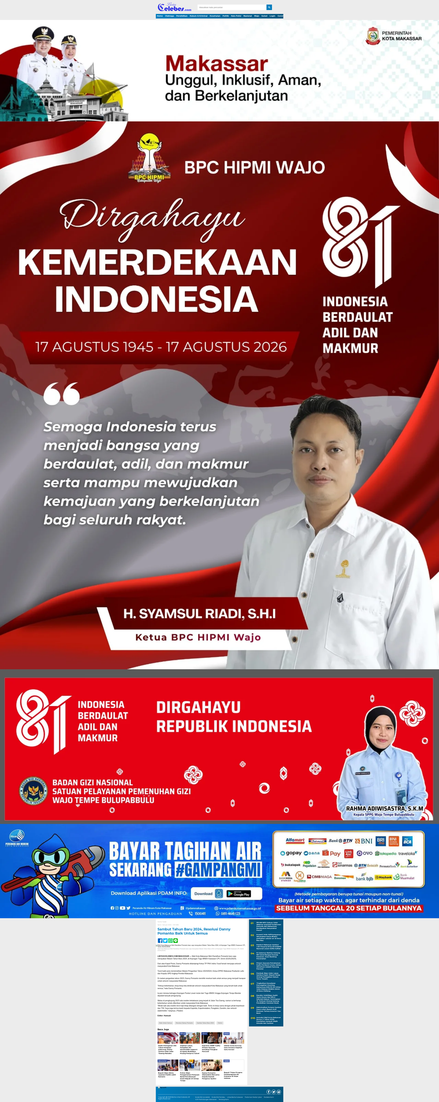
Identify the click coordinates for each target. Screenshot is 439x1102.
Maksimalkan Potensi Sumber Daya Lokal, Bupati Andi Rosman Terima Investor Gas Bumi (268, 1010)
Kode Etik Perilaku (218, 1097)
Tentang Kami (224, 1099)
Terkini (220, 1023)
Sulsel (264, 16)
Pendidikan (181, 16)
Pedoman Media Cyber (253, 1097)
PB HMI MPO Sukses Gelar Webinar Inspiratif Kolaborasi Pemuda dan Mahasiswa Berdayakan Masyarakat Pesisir (268, 926)
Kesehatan (215, 16)
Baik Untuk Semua (165, 1023)
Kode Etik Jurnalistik (202, 1097)
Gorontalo (282, 16)
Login (272, 16)
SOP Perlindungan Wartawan (206, 1099)
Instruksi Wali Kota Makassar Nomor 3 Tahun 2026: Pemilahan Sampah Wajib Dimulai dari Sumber (268, 1020)
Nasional (248, 16)
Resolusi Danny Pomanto (184, 1023)
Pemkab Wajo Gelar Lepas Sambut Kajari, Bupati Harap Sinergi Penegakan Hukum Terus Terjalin (268, 976)
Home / (160, 922)
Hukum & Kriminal (198, 16)
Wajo (256, 16)
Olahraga (169, 16)
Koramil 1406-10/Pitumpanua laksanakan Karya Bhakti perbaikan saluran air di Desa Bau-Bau (268, 937)
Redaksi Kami (269, 1097)
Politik (226, 16)
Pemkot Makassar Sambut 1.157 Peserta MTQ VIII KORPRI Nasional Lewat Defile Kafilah (268, 946)
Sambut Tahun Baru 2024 (205, 1023)
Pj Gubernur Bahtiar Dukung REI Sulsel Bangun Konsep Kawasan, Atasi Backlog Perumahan (268, 956)
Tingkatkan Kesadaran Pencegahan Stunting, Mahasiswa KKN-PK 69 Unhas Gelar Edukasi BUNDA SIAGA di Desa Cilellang (268, 987)
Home (160, 16)
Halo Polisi (236, 16)
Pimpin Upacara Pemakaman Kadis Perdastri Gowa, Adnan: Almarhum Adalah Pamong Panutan (268, 966)
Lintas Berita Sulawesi (235, 1097)
